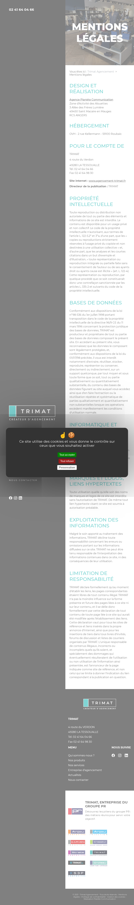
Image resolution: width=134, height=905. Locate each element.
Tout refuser (67, 461)
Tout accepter (67, 454)
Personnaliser (67, 467)
